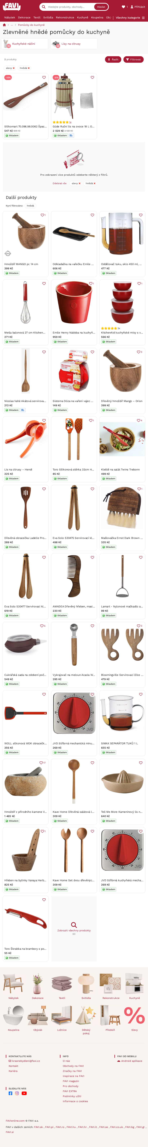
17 (44, 762)
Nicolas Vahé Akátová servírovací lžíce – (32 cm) (34, 401)
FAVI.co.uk (117, 1127)
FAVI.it (93, 1127)
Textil (36, 17)
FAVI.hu (72, 1127)
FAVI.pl (49, 1127)
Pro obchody (70, 1086)
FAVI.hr (83, 1127)
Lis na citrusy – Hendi (18, 469)
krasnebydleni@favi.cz (26, 1060)
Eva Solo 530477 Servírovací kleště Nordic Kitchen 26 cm (41, 606)
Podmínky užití (72, 1096)
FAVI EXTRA (70, 1091)
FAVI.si (10, 1132)
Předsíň (110, 1029)
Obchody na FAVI (73, 1065)
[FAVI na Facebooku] (10, 1093)
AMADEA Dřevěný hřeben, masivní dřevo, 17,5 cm (84, 606)
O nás (66, 1060)
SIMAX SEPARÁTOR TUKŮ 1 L (119, 743)
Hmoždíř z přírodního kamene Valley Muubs (32, 811)
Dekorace (24, 17)
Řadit (115, 59)
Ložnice (62, 1029)
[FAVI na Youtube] (24, 1093)
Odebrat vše (60, 183)
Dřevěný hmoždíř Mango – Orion (121, 401)
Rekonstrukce (65, 17)
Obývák (111, 17)
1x (70, 122)
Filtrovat (135, 59)
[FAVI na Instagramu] (17, 1093)
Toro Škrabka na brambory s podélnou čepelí (33, 948)
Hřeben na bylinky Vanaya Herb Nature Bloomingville (38, 880)
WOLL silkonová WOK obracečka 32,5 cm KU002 (35, 743)
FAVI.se (104, 1127)
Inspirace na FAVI (73, 1076)
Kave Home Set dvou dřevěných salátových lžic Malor (87, 880)
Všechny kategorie (128, 17)
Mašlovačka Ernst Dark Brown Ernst (124, 538)
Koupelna (97, 17)
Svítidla (48, 17)
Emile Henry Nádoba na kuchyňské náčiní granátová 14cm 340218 (94, 332)
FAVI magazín (71, 1081)
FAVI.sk (39, 1127)
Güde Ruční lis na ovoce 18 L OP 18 (75, 126)
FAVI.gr (141, 1127)
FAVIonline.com (15, 1120)
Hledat (101, 6)
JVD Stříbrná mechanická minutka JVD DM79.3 (82, 743)
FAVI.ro (60, 1127)
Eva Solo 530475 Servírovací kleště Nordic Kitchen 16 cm (89, 538)
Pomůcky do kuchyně (31, 24)
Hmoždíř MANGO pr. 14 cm (21, 264)
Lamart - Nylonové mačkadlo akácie (124, 606)
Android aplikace (131, 1060)
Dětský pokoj (86, 1031)
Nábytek (9, 17)
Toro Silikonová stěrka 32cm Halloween (78, 469)
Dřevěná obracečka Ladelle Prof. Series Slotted (34, 538)
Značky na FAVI (72, 1071)
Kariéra (13, 1071)
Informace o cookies (75, 1101)
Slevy (134, 1029)
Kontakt (13, 1065)
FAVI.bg (130, 1127)
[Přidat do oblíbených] (44, 77)
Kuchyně (82, 17)
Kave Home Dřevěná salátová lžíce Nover (79, 811)
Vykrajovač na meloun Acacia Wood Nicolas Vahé (83, 675)
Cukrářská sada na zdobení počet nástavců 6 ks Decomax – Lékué (46, 675)
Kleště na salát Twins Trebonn (120, 469)
